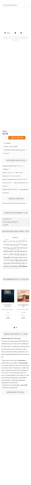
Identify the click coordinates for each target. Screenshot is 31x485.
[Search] (28, 2)
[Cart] (21, 33)
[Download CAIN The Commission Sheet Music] (23, 296)
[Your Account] (15, 33)
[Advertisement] (15, 19)
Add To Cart (16, 138)
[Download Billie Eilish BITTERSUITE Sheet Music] (7, 296)
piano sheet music (15, 343)
